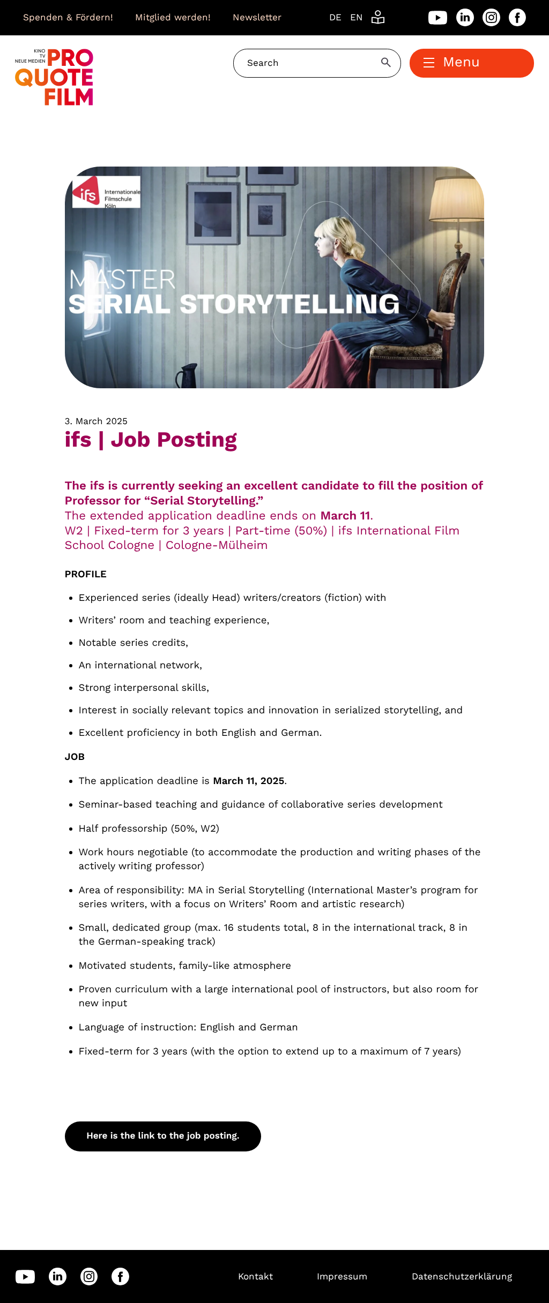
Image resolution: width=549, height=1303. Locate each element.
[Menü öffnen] (429, 63)
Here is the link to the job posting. (162, 1136)
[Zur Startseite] (54, 76)
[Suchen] (387, 62)
